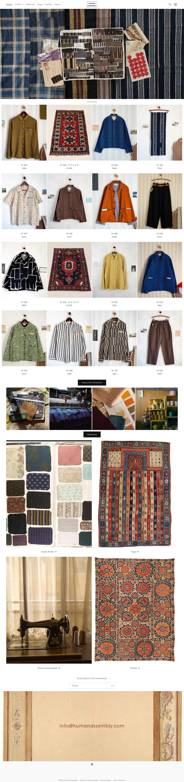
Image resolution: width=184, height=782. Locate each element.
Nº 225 (69, 234)
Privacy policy (106, 780)
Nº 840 (160, 302)
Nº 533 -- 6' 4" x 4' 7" (69, 302)
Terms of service (120, 780)
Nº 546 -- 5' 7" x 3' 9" (69, 165)
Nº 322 (160, 371)
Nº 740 (24, 371)
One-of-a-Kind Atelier (48, 668)
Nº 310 (160, 165)
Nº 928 (69, 371)
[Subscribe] (111, 686)
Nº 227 (115, 302)
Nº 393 (24, 165)
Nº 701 (115, 371)
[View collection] (92, 54)
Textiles (133, 668)
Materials (92, 434)
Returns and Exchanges (89, 780)
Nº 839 (24, 302)
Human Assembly (70, 780)
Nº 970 (24, 234)
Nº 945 (160, 234)
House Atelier (47, 552)
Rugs (133, 552)
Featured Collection (92, 382)
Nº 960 (114, 165)
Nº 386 (114, 234)
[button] (19, 4)
